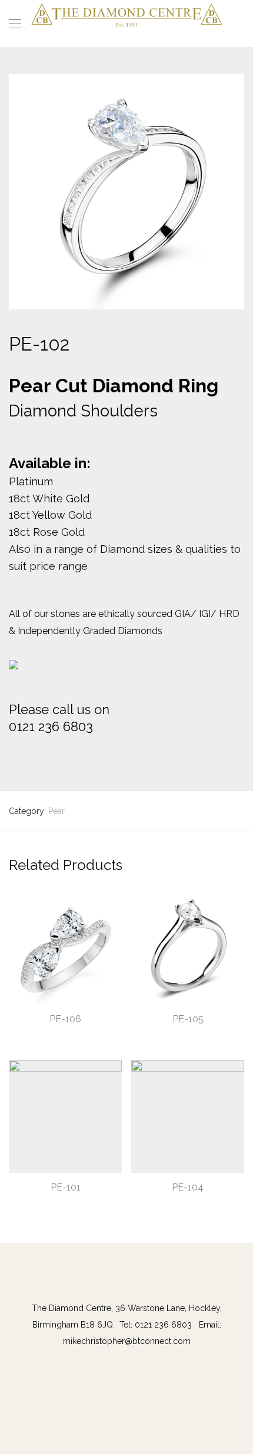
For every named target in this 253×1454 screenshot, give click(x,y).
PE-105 (188, 1019)
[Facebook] (121, 1283)
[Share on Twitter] (30, 754)
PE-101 (66, 1187)
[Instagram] (132, 1283)
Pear (56, 811)
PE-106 (65, 1019)
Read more (24, 1035)
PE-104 (188, 1187)
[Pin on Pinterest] (47, 754)
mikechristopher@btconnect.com (127, 1341)
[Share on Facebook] (13, 754)
